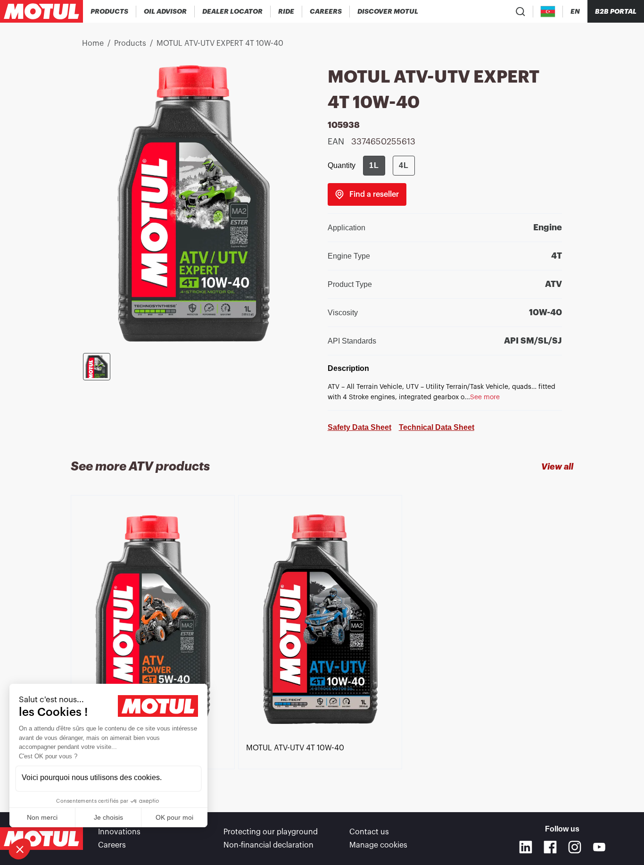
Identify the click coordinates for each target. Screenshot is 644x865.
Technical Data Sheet (436, 427)
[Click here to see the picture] (96, 366)
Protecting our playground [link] (270, 832)
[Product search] (520, 11)
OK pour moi (174, 817)
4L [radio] (404, 165)
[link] (286, 11)
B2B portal (615, 11)
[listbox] (322, 636)
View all (557, 466)
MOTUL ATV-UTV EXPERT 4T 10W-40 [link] (220, 43)
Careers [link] (112, 845)
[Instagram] (574, 847)
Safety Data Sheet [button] (359, 427)
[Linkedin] (525, 847)
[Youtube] (599, 847)
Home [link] (93, 43)
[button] (19, 849)
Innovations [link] (119, 832)
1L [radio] (374, 165)
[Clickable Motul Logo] (41, 11)
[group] (389, 166)
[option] (154, 621)
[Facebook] (550, 847)
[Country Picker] (548, 11)
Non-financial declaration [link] (268, 845)
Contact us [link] (369, 832)
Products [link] (130, 43)
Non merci (42, 817)
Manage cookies (378, 845)
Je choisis (108, 817)
